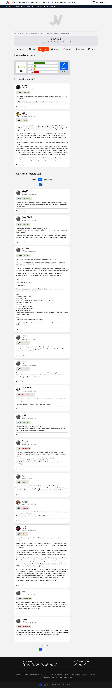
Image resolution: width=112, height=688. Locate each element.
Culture (54, 2)
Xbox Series (16, 6)
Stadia (71, 42)
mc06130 (25, 248)
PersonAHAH (27, 217)
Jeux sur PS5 (29, 33)
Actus (33, 49)
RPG (55, 6)
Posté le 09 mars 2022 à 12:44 (29, 194)
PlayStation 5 (22, 33)
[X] (28, 664)
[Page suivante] (43, 645)
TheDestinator (27, 388)
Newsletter (59, 677)
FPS (59, 6)
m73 (23, 113)
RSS (65, 677)
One (32, 6)
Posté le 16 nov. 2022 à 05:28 (29, 220)
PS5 (10, 6)
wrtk (23, 475)
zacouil (24, 619)
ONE (67, 42)
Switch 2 (23, 6)
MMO (51, 6)
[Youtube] (37, 664)
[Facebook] (24, 664)
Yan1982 (25, 441)
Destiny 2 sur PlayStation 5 (45, 33)
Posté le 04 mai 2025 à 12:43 (29, 365)
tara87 (24, 592)
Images (68, 49)
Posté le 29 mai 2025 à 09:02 (29, 504)
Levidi (24, 415)
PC (7, 6)
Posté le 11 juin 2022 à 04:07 (29, 530)
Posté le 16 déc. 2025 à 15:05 (29, 595)
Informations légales (36, 674)
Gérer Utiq (92, 674)
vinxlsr (24, 362)
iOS (41, 6)
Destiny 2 (35, 33)
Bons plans (35, 2)
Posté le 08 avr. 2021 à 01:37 (29, 251)
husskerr (25, 527)
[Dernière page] (47, 645)
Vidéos (62, 2)
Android (45, 6)
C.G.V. (51, 674)
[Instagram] (33, 664)
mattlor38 (25, 336)
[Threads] (51, 664)
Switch (37, 6)
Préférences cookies (48, 677)
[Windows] (84, 664)
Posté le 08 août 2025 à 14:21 (29, 116)
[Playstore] (75, 664)
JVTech (45, 2)
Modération (58, 674)
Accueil (16, 33)
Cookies (84, 674)
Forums (70, 2)
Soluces (81, 49)
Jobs (70, 677)
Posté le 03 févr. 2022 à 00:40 (29, 339)
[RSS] (42, 664)
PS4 (28, 6)
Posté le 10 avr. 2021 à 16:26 (29, 418)
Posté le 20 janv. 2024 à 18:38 (29, 444)
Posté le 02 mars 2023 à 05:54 (29, 622)
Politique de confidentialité (72, 674)
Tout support (42, 42)
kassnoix (25, 501)
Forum (93, 49)
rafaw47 (25, 191)
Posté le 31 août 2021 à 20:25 (29, 391)
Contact (18, 674)
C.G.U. (46, 674)
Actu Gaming (22, 2)
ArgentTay (25, 86)
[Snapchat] (55, 664)
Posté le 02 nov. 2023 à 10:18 (29, 89)
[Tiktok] (46, 664)
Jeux (13, 2)
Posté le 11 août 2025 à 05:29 (29, 478)
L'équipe (25, 674)
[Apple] (80, 664)
